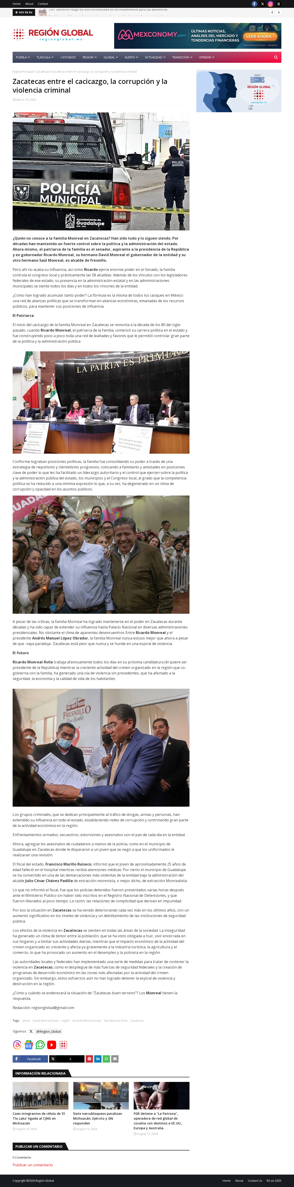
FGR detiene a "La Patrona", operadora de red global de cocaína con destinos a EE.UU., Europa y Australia (158, 1120)
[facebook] (254, 4)
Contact (43, 4)
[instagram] (270, 4)
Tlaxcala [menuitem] (43, 57)
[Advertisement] (235, 151)
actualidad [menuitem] (153, 57)
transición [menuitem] (180, 57)
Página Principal (23, 72)
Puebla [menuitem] (21, 57)
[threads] (278, 4)
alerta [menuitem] (130, 57)
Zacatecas (42, 72)
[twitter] (262, 4)
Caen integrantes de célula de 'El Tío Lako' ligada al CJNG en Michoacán (39, 1118)
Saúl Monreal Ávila (115, 1021)
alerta (26, 1021)
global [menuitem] (109, 57)
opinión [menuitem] (205, 57)
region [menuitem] (88, 57)
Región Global (45, 1181)
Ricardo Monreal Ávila (87, 1021)
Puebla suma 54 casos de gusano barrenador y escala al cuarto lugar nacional (105, 12)
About (29, 4)
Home (17, 4)
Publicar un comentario (33, 1164)
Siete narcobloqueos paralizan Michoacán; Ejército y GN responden (97, 1118)
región (65, 1021)
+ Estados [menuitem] (68, 57)
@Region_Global (49, 1031)
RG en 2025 (274, 1181)
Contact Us (255, 1181)
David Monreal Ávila (46, 1021)
